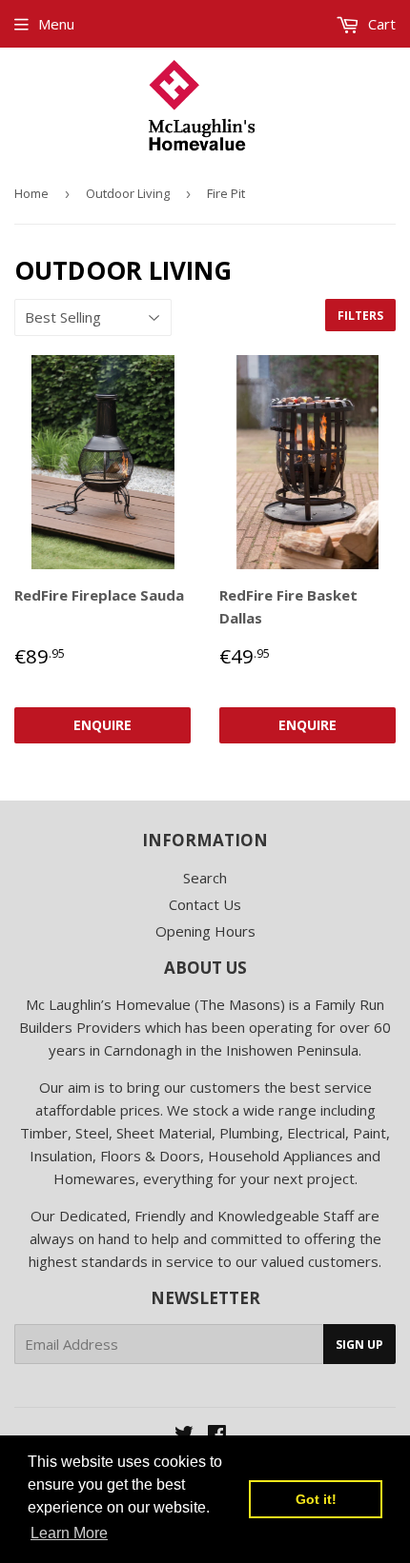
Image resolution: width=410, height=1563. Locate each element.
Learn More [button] (69, 1533)
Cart (380, 23)
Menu (56, 23)
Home (31, 193)
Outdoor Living (128, 193)
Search (205, 877)
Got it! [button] (316, 1499)
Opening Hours (205, 930)
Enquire (102, 725)
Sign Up (359, 1344)
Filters (360, 315)
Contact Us (205, 904)
